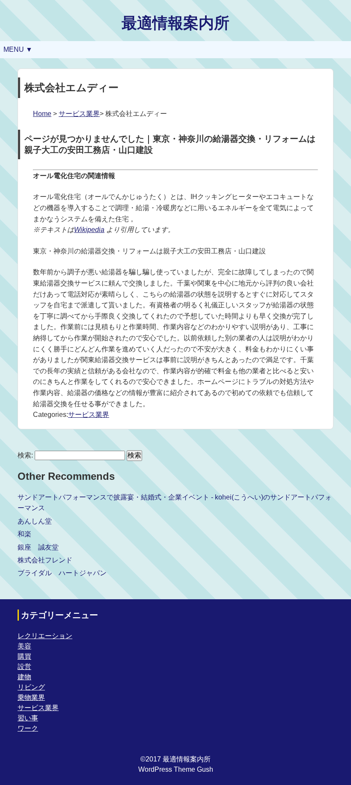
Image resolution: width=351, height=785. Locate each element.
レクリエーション (45, 635)
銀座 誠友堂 (38, 547)
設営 (24, 666)
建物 (24, 677)
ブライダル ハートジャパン (62, 573)
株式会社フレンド (45, 560)
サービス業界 (79, 113)
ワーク (28, 728)
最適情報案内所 (175, 23)
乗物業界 (31, 697)
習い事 (28, 718)
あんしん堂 (35, 521)
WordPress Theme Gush (175, 769)
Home (42, 113)
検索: (25, 455)
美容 (24, 646)
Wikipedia (89, 229)
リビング (31, 687)
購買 (24, 656)
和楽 (24, 534)
